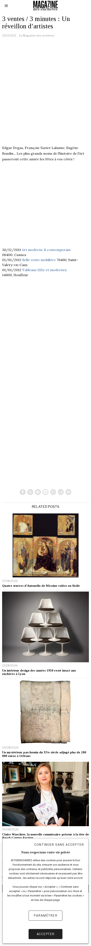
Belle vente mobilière (39, 260)
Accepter (46, 934)
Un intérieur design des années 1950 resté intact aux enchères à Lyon (39, 672)
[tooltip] (23, 492)
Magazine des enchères (38, 35)
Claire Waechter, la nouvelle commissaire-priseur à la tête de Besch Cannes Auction (45, 836)
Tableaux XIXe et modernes (44, 270)
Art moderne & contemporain (46, 250)
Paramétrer (45, 915)
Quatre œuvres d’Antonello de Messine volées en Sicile (41, 585)
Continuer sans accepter (59, 844)
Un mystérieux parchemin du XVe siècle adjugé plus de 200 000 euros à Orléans (44, 754)
